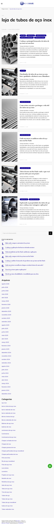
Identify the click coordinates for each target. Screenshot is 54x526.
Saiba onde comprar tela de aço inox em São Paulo (19, 256)
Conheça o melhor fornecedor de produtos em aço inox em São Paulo (25, 261)
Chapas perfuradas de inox (10, 454)
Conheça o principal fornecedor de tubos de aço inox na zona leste (34, 42)
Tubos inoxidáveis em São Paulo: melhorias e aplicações (21, 252)
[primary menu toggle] (1, 3)
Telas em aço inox (7, 488)
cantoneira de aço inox (8, 430)
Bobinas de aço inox (8, 423)
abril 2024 (5, 380)
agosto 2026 (5, 284)
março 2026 (5, 301)
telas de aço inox (7, 485)
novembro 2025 (6, 315)
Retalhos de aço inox (8, 482)
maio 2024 (5, 376)
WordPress (20, 523)
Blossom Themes (5, 523)
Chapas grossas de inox (9, 447)
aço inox (23, 35)
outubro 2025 (6, 318)
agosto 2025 (5, 325)
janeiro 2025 (5, 349)
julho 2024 (5, 369)
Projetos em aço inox (8, 475)
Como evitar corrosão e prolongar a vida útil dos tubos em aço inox (34, 106)
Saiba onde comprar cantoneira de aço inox (17, 243)
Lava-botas (5, 468)
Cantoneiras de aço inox (9, 437)
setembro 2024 (6, 363)
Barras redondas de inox (9, 420)
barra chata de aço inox (9, 406)
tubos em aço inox (39, 37)
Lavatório (4, 471)
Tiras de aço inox (7, 492)
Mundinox (18, 520)
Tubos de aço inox (40, 35)
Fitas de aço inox (7, 464)
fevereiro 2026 (6, 304)
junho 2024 (5, 373)
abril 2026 (5, 297)
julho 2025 (5, 328)
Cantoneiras (5, 434)
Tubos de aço (30, 35)
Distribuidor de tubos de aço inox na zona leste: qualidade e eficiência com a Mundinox (34, 75)
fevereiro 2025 (6, 345)
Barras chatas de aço (8, 416)
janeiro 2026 (5, 308)
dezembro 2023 (6, 393)
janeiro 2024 (5, 390)
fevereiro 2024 (6, 387)
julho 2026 (5, 287)
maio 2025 (5, 335)
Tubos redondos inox (8, 509)
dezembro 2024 (6, 352)
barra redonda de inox (8, 409)
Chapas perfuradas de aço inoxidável (13, 451)
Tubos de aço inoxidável (27, 37)
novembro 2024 (6, 356)
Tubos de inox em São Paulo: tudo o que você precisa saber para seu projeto (35, 172)
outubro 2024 (6, 359)
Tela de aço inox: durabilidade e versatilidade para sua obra (22, 274)
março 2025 (5, 342)
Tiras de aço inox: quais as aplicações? (15, 269)
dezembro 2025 (6, 311)
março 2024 (5, 383)
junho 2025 (5, 332)
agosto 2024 (5, 366)
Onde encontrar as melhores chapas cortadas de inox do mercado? (24, 265)
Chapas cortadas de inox (9, 440)
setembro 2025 (6, 321)
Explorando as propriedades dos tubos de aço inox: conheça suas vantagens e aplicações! (35, 204)
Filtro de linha (6, 458)
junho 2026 (5, 291)
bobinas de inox (6, 427)
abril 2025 (5, 339)
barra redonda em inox (8, 413)
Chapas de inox (6, 444)
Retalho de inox (6, 478)
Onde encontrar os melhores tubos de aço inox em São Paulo (33, 139)
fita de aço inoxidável (8, 461)
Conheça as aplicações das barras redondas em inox (19, 247)
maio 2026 (5, 294)
